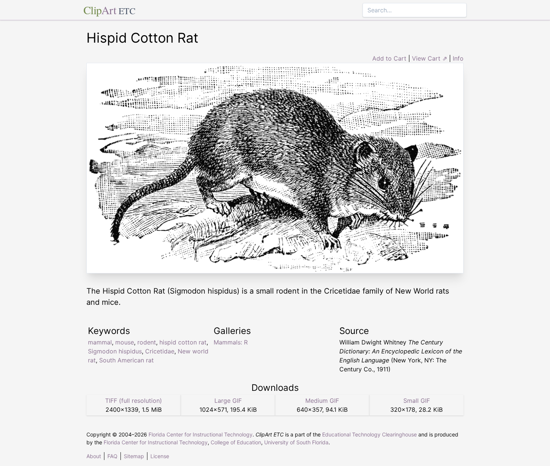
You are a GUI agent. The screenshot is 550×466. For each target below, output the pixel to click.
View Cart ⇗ (429, 58)
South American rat (126, 360)
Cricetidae (159, 351)
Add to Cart (389, 58)
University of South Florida (296, 442)
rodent (146, 342)
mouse (124, 342)
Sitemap (134, 456)
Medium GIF (322, 400)
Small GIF (416, 400)
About (93, 456)
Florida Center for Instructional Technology (201, 434)
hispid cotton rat (183, 342)
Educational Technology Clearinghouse (369, 434)
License (159, 456)
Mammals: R (231, 342)
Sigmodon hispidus (115, 351)
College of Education (236, 442)
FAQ (112, 456)
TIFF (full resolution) (133, 400)
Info (458, 58)
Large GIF (228, 400)
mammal (100, 342)
